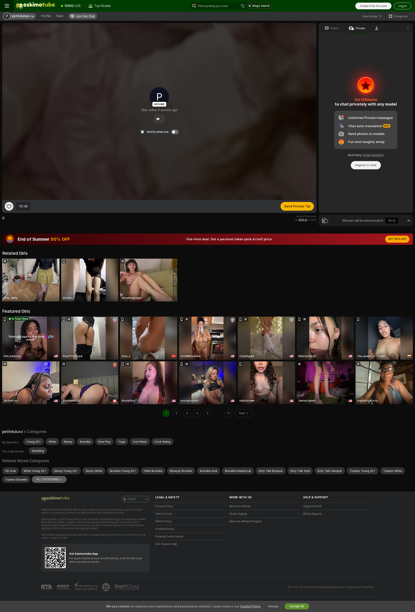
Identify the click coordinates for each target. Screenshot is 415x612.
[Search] (243, 6)
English (132, 498)
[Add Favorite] (9, 206)
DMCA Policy (163, 521)
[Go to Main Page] (35, 6)
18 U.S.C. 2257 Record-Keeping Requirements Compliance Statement (330, 587)
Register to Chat (365, 165)
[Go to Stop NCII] (127, 587)
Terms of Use (163, 513)
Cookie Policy (250, 606)
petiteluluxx (12, 431)
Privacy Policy (164, 506)
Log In (403, 6)
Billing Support (312, 513)
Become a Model (240, 506)
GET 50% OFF (397, 238)
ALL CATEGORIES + (49, 479)
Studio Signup (238, 513)
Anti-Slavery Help (166, 544)
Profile (46, 16)
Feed (59, 16)
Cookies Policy (164, 528)
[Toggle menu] (7, 6)
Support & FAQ (312, 506)
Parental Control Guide (169, 536)
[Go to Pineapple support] (106, 587)
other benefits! (373, 155)
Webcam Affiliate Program (245, 521)
